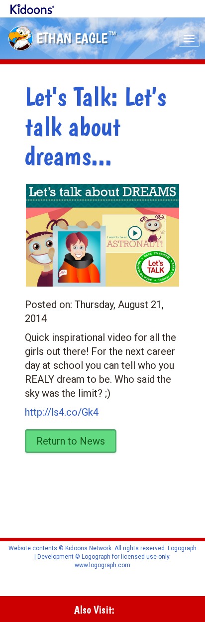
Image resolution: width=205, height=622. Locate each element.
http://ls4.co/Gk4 (62, 412)
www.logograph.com (102, 565)
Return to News (70, 441)
